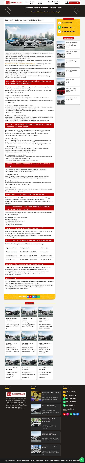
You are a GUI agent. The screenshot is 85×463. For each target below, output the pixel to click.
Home (26, 2)
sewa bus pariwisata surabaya (54, 461)
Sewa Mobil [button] (42, 2)
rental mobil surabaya (73, 461)
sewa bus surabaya (37, 461)
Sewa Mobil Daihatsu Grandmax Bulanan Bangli (20, 64)
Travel (50, 2)
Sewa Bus (32, 2)
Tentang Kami (57, 2)
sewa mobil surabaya (22, 461)
